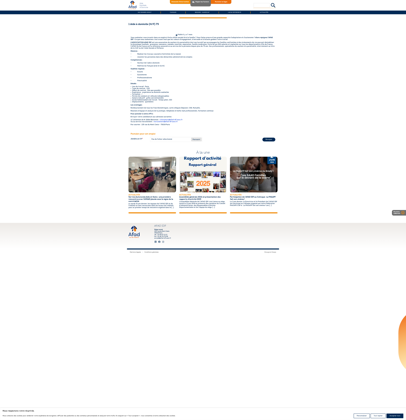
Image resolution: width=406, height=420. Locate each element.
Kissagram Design (270, 252)
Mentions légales (135, 252)
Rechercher (273, 5)
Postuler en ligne (221, 2)
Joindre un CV (137, 139)
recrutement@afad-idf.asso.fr (165, 122)
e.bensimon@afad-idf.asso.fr (171, 120)
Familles (173, 12)
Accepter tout (395, 416)
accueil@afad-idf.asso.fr (162, 238)
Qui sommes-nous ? (144, 12)
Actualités (264, 12)
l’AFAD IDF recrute (234, 12)
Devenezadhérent (397, 212)
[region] (203, 414)
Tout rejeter (378, 416)
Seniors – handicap (202, 12)
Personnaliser (362, 416)
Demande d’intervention (180, 2)
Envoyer (269, 139)
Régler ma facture (202, 2)
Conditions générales (151, 252)
